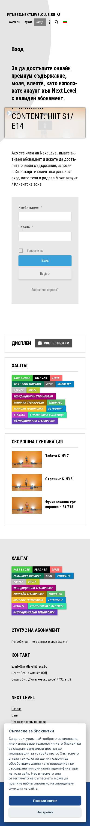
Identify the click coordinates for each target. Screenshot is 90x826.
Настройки (45, 812)
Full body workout (28, 384)
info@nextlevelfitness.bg (31, 666)
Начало (14, 22)
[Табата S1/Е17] (40, 471)
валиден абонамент (39, 98)
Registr (45, 274)
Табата (20, 415)
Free (56, 378)
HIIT (50, 384)
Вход (39, 22)
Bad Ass (41, 378)
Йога (33, 390)
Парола (25, 227)
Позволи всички (45, 800)
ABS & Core (22, 378)
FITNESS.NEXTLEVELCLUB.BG (31, 15)
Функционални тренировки (35, 421)
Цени (28, 22)
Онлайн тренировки (29, 402)
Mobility (65, 384)
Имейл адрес (30, 207)
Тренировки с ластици (47, 415)
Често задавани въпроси (29, 722)
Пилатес (56, 402)
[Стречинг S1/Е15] (42, 494)
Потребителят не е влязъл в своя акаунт (39, 641)
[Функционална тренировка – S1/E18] (45, 517)
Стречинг (56, 408)
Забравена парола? (45, 290)
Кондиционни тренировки (34, 396)
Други (19, 390)
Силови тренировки (29, 408)
